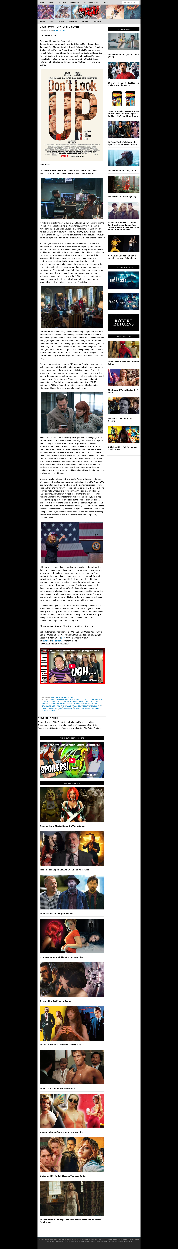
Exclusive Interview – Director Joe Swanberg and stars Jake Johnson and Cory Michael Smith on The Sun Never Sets (123, 226)
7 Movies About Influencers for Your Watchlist (61, 1132)
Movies (53, 697)
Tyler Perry (50, 710)
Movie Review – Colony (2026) (122, 170)
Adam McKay (55, 699)
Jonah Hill (87, 703)
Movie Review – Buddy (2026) (122, 197)
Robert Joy (87, 707)
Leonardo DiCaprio (48, 705)
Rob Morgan (78, 707)
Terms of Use (94, 1241)
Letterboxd (57, 641)
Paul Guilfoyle (68, 707)
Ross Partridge (64, 709)
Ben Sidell (86, 699)
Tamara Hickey (75, 709)
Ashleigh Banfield (76, 699)
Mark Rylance (60, 705)
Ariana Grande (64, 699)
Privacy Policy (104, 1241)
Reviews (59, 697)
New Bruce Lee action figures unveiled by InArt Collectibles (122, 257)
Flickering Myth (89, 11)
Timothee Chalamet (87, 709)
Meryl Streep (46, 707)
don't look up (66, 701)
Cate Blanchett (96, 699)
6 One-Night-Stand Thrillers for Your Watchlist (61, 957)
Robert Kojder (67, 697)
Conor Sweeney (56, 701)
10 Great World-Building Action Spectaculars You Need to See (122, 143)
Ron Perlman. (53, 709)
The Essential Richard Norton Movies (57, 1088)
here (63, 638)
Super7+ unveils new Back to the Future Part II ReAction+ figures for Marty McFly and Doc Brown (123, 113)
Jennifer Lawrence (76, 703)
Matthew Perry (71, 705)
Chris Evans (46, 701)
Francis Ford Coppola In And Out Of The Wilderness (64, 870)
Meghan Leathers (83, 705)
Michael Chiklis (57, 707)
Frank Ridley (89, 701)
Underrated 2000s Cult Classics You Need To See (63, 1176)
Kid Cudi (94, 703)
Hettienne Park (54, 703)
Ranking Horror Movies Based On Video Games (62, 826)
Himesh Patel (64, 703)
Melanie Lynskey (95, 705)
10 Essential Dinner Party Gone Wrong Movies (62, 1045)
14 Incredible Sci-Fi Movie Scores (55, 1001)
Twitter (46, 641)
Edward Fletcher (78, 701)
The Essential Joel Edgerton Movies (57, 913)
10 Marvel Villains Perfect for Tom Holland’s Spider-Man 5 (123, 84)
